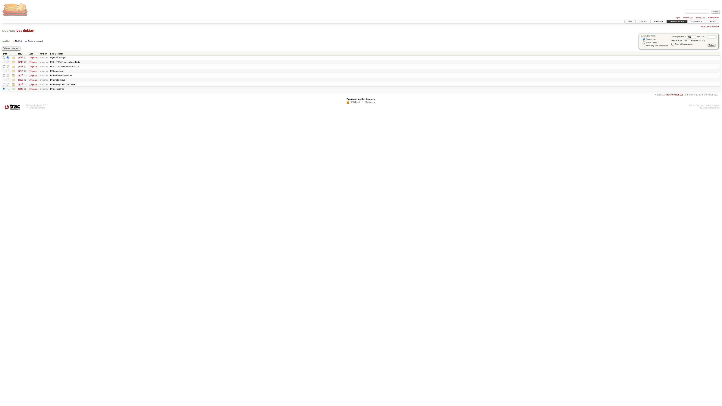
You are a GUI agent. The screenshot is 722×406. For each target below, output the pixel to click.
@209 (20, 89)
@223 (20, 66)
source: (8, 31)
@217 (20, 71)
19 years (33, 57)
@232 (20, 62)
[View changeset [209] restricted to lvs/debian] (25, 89)
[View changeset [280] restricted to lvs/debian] (25, 57)
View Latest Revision (710, 26)
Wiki (630, 21)
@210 (20, 84)
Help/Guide (688, 18)
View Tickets (696, 21)
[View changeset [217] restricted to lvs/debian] (25, 71)
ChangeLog (370, 102)
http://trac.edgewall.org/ (710, 107)
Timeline (643, 21)
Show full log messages (683, 44)
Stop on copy (650, 39)
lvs (18, 31)
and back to (702, 37)
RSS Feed (355, 102)
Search (713, 21)
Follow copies (651, 42)
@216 (20, 75)
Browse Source (677, 21)
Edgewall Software (37, 107)
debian (28, 31)
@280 (20, 57)
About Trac (700, 18)
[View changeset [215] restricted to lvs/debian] (25, 80)
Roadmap (658, 21)
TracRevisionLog (674, 94)
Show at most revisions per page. (688, 41)
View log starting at (679, 37)
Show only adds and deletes (656, 46)
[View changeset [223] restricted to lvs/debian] (25, 66)
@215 (20, 80)
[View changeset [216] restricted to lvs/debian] (25, 75)
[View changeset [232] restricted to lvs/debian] (25, 62)
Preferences (713, 18)
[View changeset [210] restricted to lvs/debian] (25, 84)
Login (677, 18)
